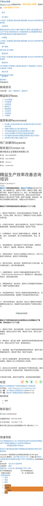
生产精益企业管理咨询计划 (16, 390)
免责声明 (18, 463)
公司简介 (3, 20)
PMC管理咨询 (26, 443)
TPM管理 (11, 66)
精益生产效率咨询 (16, 386)
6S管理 (4, 37)
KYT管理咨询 (6, 443)
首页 (3, 12)
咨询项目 (5, 26)
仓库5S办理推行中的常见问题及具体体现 (19, 133)
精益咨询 (13, 449)
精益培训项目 (22, 34)
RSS (25, 468)
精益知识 (5, 62)
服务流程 (17, 20)
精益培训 (5, 53)
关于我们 (5, 17)
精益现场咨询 (5, 29)
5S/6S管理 (4, 66)
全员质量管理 (33, 32)
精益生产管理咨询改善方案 (16, 392)
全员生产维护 (15, 29)
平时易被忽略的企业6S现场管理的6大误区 (20, 131)
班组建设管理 (12, 445)
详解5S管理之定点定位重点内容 (16, 128)
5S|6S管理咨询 (5, 441)
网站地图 (19, 468)
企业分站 (11, 468)
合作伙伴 (31, 20)
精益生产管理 (25, 29)
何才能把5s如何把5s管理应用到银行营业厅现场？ (22, 135)
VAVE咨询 (24, 441)
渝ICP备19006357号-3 (21, 457)
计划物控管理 (23, 32)
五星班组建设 (35, 29)
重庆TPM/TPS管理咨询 (25, 459)
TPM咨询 (31, 441)
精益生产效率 (5, 386)
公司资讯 (39, 66)
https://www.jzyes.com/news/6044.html (22, 388)
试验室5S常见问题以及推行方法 (16, 138)
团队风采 (3, 50)
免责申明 (37, 20)
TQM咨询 (20, 445)
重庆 (10, 466)
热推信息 (3, 468)
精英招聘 (24, 20)
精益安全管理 (12, 34)
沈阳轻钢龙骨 (5, 475)
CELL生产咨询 (16, 441)
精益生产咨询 (16, 443)
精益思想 (32, 66)
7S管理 (9, 68)
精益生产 (25, 66)
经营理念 (10, 20)
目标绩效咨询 (13, 32)
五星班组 (18, 66)
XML (29, 468)
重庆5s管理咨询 (11, 459)
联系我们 (5, 76)
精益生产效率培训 (28, 386)
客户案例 (5, 46)
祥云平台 (11, 463)
